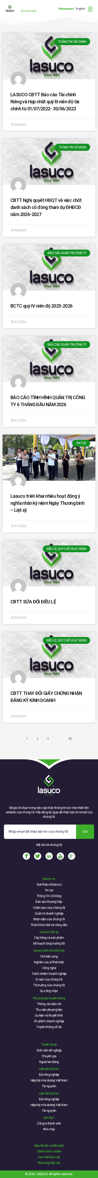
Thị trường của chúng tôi (49, 985)
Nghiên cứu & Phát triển (49, 962)
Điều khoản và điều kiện (49, 1145)
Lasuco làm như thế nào (49, 950)
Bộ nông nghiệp (49, 1075)
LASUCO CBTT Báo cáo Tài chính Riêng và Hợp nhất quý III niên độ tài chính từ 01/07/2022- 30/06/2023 (44, 101)
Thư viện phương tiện (49, 1010)
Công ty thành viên (49, 1123)
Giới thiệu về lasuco (49, 884)
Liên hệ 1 (49, 1118)
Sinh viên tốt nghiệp (49, 1050)
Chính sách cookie (49, 1151)
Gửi (85, 831)
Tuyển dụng (48, 1044)
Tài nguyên (49, 1086)
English (80, 8)
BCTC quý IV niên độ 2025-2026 (41, 306)
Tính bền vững (49, 956)
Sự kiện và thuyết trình (49, 1015)
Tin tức (49, 890)
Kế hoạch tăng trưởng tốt (49, 943)
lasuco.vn (49, 879)
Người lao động (49, 1062)
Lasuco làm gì (49, 932)
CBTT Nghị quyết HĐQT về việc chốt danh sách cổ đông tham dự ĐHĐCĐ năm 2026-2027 (46, 207)
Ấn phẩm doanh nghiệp (49, 1021)
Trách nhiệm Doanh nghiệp (49, 974)
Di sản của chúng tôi (49, 979)
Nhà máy (49, 1129)
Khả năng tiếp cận (49, 1163)
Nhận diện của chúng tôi (49, 919)
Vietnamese (66, 8)
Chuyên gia (49, 1056)
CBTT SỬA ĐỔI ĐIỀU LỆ (33, 601)
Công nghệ (49, 968)
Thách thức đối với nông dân (49, 925)
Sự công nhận (49, 991)
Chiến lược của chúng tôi (49, 908)
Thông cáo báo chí (49, 1004)
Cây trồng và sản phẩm (49, 938)
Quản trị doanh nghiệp (49, 913)
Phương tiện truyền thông (49, 998)
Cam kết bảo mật (49, 1157)
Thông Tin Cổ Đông (49, 896)
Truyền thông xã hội (49, 1027)
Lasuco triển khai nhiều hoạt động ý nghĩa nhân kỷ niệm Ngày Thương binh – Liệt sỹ (47, 503)
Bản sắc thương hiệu (49, 902)
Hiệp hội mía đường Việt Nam (49, 1080)
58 (70, 739)
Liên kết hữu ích (49, 1069)
